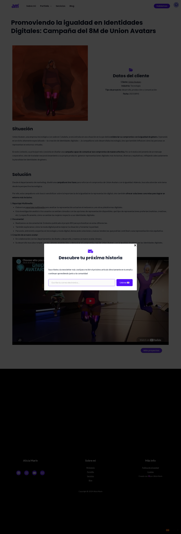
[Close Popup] (135, 245)
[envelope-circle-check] (90, 251)
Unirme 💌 (124, 282)
